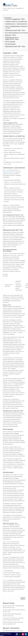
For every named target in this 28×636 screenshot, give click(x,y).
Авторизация (10, 44)
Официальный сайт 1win (15, 30)
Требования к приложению (16, 24)
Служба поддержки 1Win (15, 19)
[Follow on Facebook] (17, 634)
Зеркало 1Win (10, 35)
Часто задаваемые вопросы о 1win (16, 27)
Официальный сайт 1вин (15, 46)
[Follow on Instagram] (23, 634)
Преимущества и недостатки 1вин (12, 38)
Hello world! (20, 630)
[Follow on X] (20, 634)
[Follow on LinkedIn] (26, 634)
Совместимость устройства (16, 21)
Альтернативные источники (16, 33)
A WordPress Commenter (9, 630)
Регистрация (10, 41)
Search (22, 598)
